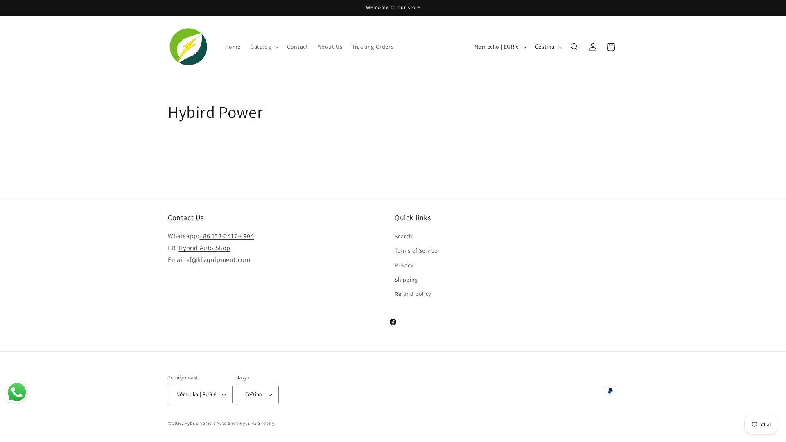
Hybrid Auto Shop (204, 248)
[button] (264, 46)
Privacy (404, 265)
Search (404, 236)
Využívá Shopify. (258, 423)
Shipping (406, 279)
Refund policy (413, 294)
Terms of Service (416, 250)
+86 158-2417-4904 (226, 236)
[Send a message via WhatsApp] (17, 392)
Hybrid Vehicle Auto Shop (212, 423)
